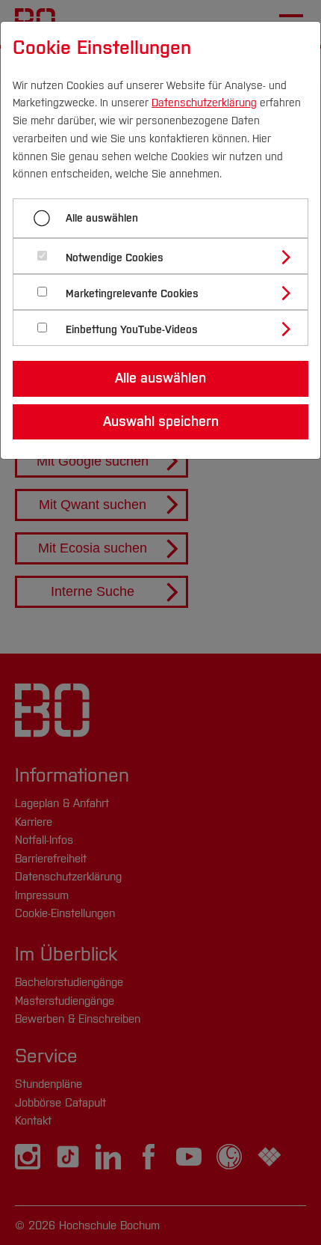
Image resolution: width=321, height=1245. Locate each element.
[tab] (166, 256)
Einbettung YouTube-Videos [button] (132, 329)
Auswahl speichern (161, 421)
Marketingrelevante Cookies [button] (132, 293)
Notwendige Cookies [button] (114, 258)
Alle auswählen (102, 218)
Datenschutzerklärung (204, 103)
